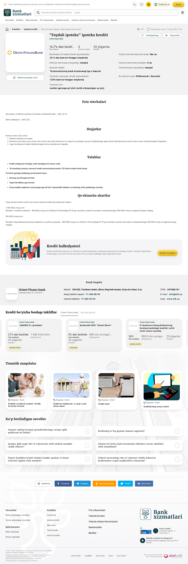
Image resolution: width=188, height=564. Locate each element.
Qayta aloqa (100, 556)
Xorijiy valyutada (13, 537)
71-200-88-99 (93, 294)
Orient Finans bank (56, 39)
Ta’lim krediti (52, 530)
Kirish (178, 4)
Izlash (110, 556)
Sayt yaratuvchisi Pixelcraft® (153, 555)
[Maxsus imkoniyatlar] (148, 4)
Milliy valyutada (12, 532)
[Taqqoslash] (134, 4)
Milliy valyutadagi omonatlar (18, 515)
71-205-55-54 (88, 299)
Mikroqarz (51, 525)
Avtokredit (51, 515)
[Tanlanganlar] (141, 4)
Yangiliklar (88, 556)
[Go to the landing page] (7, 29)
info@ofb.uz (175, 294)
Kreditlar (16, 29)
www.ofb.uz (173, 299)
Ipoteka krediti (30, 29)
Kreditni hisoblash (167, 253)
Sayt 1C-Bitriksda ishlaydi (154, 556)
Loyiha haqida (76, 556)
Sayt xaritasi (121, 556)
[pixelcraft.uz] (173, 555)
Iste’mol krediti (53, 535)
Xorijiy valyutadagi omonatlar (18, 520)
